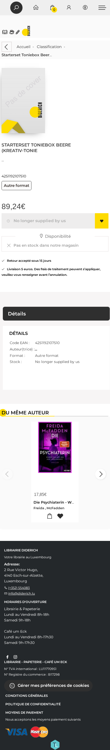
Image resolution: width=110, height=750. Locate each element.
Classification (49, 46)
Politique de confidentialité (33, 704)
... (3, 159)
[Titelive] (55, 744)
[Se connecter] (69, 7)
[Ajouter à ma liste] (101, 221)
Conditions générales (26, 696)
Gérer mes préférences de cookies (53, 685)
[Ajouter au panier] (49, 516)
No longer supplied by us (39, 220)
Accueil (23, 46)
